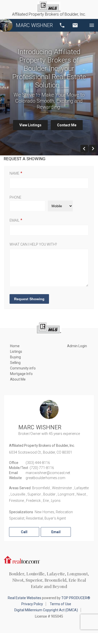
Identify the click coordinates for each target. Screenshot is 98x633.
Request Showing (29, 299)
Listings (16, 351)
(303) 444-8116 (38, 463)
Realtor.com (22, 559)
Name (14, 173)
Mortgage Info (21, 374)
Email (75, 25)
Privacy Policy (32, 604)
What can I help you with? (33, 244)
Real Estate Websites (24, 598)
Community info (23, 368)
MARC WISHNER (34, 25)
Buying (15, 357)
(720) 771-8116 (42, 468)
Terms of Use (60, 604)
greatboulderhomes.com (45, 478)
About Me (18, 379)
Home (15, 346)
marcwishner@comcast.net (48, 473)
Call (62, 25)
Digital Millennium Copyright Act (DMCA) (46, 610)
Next (96, 149)
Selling (15, 363)
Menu (91, 25)
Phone (15, 197)
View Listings (30, 125)
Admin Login (77, 346)
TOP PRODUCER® (75, 598)
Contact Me (66, 125)
